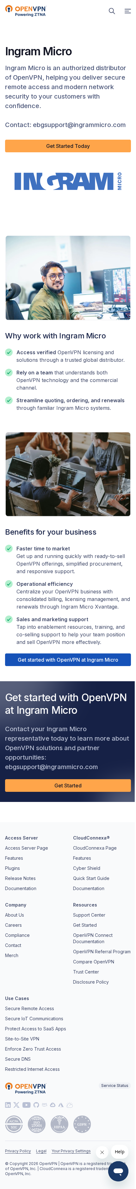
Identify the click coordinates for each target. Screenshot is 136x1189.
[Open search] (112, 11)
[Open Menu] (128, 11)
